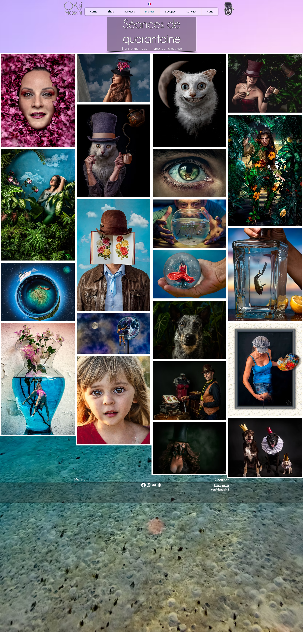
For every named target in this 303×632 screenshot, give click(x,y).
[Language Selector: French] (151, 3)
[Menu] (229, 9)
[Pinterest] (159, 485)
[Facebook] (143, 485)
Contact (221, 479)
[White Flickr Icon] (154, 485)
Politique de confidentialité (220, 487)
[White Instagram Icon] (148, 485)
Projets (80, 479)
